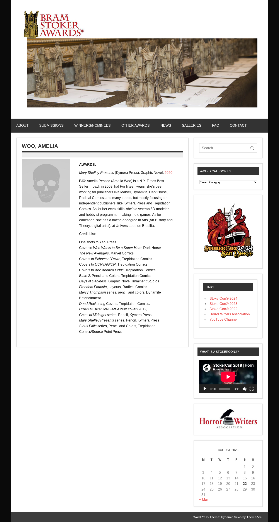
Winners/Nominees (92, 125)
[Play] (205, 389)
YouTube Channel (223, 319)
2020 (168, 173)
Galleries (191, 125)
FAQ (215, 125)
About (22, 125)
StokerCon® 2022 (223, 309)
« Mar (203, 499)
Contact (238, 125)
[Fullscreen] (251, 389)
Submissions (51, 125)
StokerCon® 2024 (223, 298)
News (165, 125)
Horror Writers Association (229, 314)
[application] (228, 376)
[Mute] (244, 389)
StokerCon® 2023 (223, 304)
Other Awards (135, 125)
